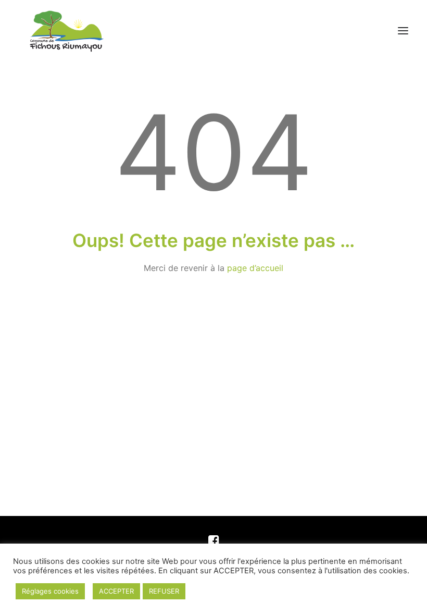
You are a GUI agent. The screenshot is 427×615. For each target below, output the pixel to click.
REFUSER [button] (164, 591)
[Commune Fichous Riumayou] (66, 31)
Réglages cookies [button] (50, 591)
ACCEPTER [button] (116, 591)
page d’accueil (255, 268)
